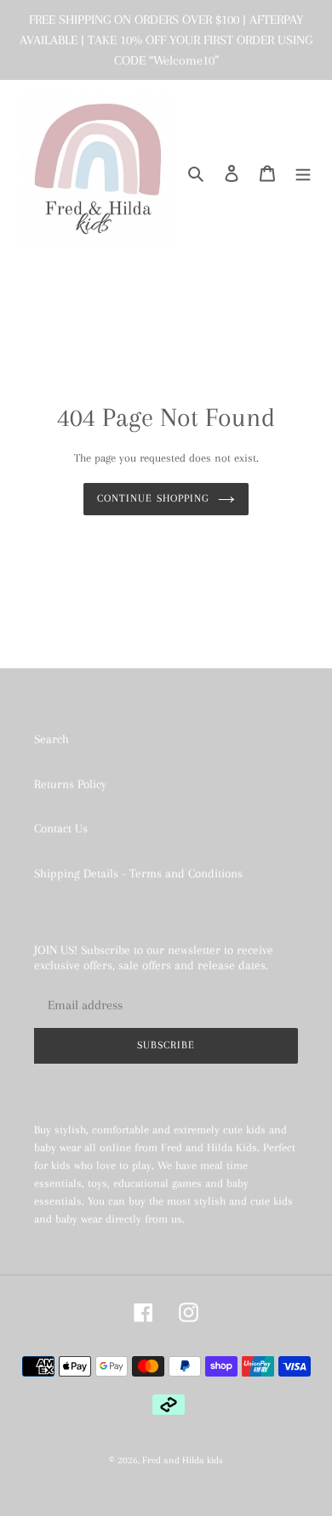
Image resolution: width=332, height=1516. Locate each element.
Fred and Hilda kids (182, 1460)
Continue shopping (153, 498)
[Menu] (303, 172)
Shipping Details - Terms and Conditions (138, 873)
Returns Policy (70, 784)
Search (51, 739)
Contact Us (61, 828)
